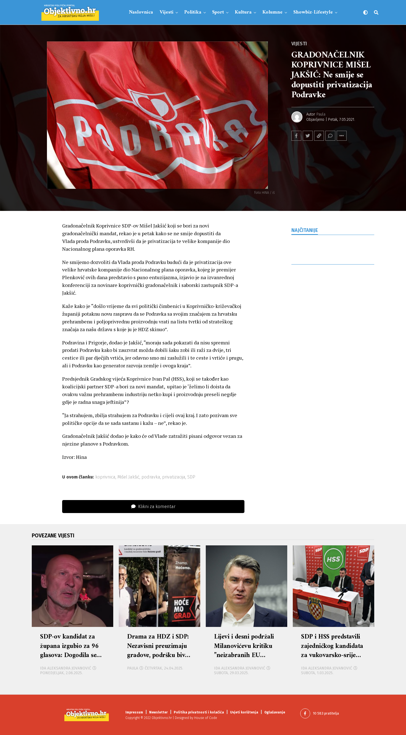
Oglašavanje (274, 712)
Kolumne (272, 12)
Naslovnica (141, 12)
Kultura (243, 12)
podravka (150, 477)
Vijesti (166, 12)
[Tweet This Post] (308, 136)
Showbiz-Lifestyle (313, 12)
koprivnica (105, 477)
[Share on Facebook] (296, 136)
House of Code (205, 718)
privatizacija (173, 477)
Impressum (134, 712)
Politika (192, 12)
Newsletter (158, 712)
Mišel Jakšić (128, 477)
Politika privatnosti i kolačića (199, 712)
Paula (321, 114)
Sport (218, 12)
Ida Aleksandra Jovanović (65, 668)
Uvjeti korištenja (244, 712)
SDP (191, 477)
